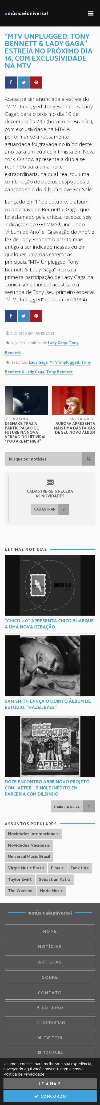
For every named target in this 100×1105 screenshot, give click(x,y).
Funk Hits (80, 868)
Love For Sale (76, 189)
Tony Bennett (59, 372)
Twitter (53, 1038)
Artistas (50, 962)
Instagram (52, 1023)
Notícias (50, 946)
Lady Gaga (57, 343)
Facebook (52, 1008)
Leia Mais (50, 1084)
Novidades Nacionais (29, 845)
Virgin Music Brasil (26, 868)
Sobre (50, 977)
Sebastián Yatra (54, 879)
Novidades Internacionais (33, 834)
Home (50, 931)
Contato (50, 993)
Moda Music (51, 891)
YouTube (52, 1053)
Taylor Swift (20, 879)
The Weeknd (20, 891)
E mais (57, 868)
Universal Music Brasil (29, 856)
